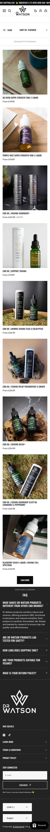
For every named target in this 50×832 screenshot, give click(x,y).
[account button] (40, 10)
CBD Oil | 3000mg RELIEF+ (14, 444)
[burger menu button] (4, 10)
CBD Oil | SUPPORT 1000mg (14, 271)
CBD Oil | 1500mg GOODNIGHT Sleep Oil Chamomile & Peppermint (20, 503)
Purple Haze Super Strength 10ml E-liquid (22, 155)
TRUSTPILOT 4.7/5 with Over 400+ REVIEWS (29, 2)
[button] (35, 10)
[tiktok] (10, 735)
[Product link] (25, 76)
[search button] (9, 10)
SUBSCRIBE (23, 785)
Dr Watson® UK (18, 827)
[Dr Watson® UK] (22, 11)
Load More (25, 580)
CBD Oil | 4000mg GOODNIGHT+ (16, 213)
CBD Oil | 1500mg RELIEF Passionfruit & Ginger (24, 386)
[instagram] (4, 735)
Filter (9, 30)
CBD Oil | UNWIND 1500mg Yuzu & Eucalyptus (23, 329)
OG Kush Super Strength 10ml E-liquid (20, 97)
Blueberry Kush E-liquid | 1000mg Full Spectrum (21, 563)
